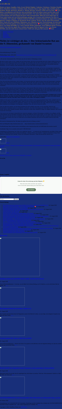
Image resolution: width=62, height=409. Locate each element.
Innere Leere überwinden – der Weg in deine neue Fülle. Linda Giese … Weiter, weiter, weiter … (26, 216)
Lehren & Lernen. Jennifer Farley (11, 212)
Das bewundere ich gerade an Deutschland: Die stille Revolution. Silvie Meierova (22, 223)
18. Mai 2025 (3, 47)
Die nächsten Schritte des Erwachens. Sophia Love (15, 308)
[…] (7, 285)
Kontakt (5, 33)
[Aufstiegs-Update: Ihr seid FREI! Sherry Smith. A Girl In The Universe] (20, 275)
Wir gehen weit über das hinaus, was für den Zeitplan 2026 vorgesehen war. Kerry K (23, 209)
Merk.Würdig (3, 235)
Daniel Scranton (16, 47)
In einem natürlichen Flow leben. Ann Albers (13, 231)
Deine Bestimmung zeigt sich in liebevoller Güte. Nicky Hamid (18, 224)
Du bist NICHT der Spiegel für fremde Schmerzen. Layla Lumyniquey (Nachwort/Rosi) (27, 368)
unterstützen (31, 189)
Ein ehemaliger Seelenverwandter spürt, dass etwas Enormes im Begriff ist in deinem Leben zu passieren (28, 228)
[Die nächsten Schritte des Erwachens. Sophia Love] (12, 305)
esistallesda (9, 47)
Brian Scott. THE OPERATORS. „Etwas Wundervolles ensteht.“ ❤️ (19, 206)
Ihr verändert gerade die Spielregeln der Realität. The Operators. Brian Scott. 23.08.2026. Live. (25, 205)
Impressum (5, 34)
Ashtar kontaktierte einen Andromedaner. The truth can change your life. (20, 232)
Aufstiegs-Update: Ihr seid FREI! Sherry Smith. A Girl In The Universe (22, 278)
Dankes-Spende (7, 37)
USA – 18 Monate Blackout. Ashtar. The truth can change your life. (19, 221)
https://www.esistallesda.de (13, 136)
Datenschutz (6, 35)
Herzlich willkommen (8, 31)
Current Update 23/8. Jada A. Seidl (11, 210)
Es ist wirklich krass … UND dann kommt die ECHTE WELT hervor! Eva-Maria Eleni (24, 218)
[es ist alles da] (3, 0)
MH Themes (24, 407)
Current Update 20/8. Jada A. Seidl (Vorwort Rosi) (15, 338)
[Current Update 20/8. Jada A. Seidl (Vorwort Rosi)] (12, 335)
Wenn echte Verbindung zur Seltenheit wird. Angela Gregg (17, 220)
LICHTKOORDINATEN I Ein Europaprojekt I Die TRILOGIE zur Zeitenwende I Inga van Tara (30, 397)
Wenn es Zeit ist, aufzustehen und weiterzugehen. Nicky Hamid (18, 213)
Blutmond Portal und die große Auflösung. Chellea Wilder (17, 229)
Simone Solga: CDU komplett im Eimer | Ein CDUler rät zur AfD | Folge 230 (21, 214)
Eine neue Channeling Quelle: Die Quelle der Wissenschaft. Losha (19, 217)
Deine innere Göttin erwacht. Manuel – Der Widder (15, 208)
